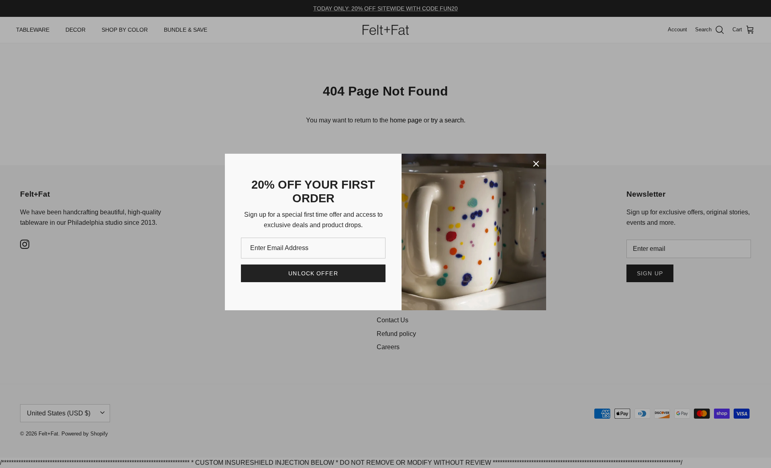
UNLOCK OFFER (313, 273)
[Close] (536, 164)
